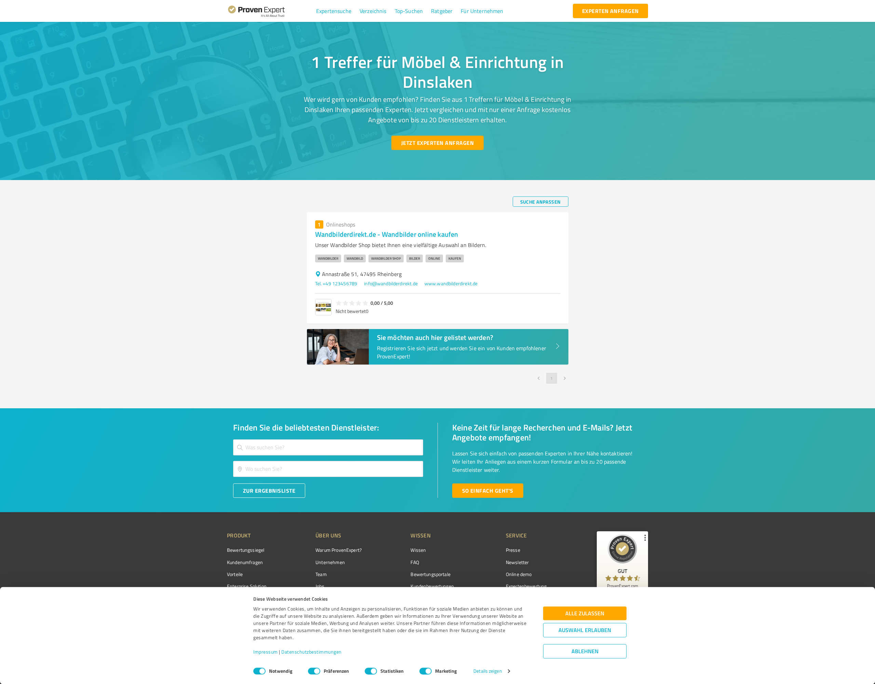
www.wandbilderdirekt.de (451, 283)
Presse (513, 550)
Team (321, 574)
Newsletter (517, 562)
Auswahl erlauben (584, 630)
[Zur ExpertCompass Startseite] (270, 10)
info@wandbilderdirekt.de (391, 283)
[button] (333, 11)
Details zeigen (487, 671)
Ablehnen (584, 651)
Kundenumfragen (245, 562)
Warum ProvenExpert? (338, 550)
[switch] (314, 671)
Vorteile (235, 574)
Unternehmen (330, 562)
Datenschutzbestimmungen (311, 652)
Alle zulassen (584, 613)
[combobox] (328, 447)
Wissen (418, 550)
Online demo (519, 574)
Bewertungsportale (430, 574)
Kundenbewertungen (432, 586)
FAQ (414, 562)
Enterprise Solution (247, 586)
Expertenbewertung (526, 586)
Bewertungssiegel (245, 550)
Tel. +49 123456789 (336, 283)
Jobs (319, 586)
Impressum (265, 652)
